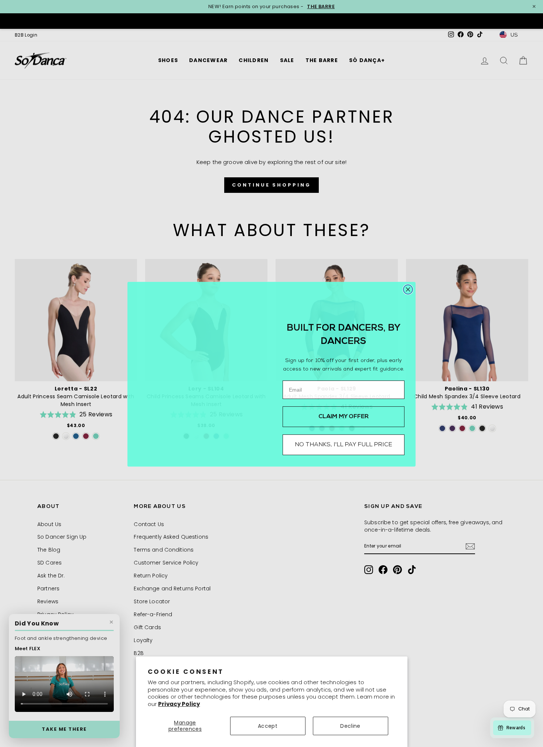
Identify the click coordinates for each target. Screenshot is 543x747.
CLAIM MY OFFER (343, 416)
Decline (350, 726)
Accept (267, 726)
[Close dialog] (408, 288)
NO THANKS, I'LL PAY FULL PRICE (343, 444)
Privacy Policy (179, 704)
